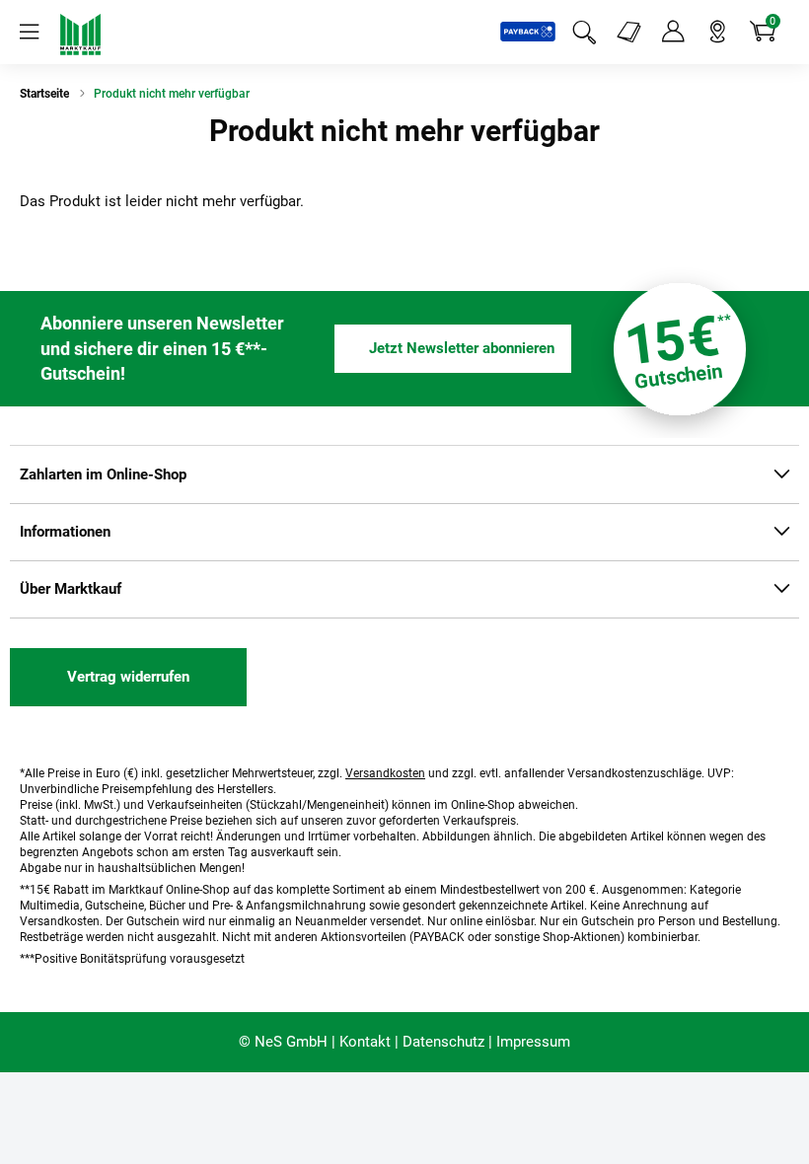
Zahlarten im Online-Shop (103, 474)
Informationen (65, 532)
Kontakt (365, 1042)
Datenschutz (443, 1042)
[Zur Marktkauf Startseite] (80, 34)
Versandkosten (385, 773)
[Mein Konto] (673, 31)
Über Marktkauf (70, 589)
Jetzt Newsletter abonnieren (461, 348)
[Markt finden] (718, 31)
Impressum (533, 1042)
